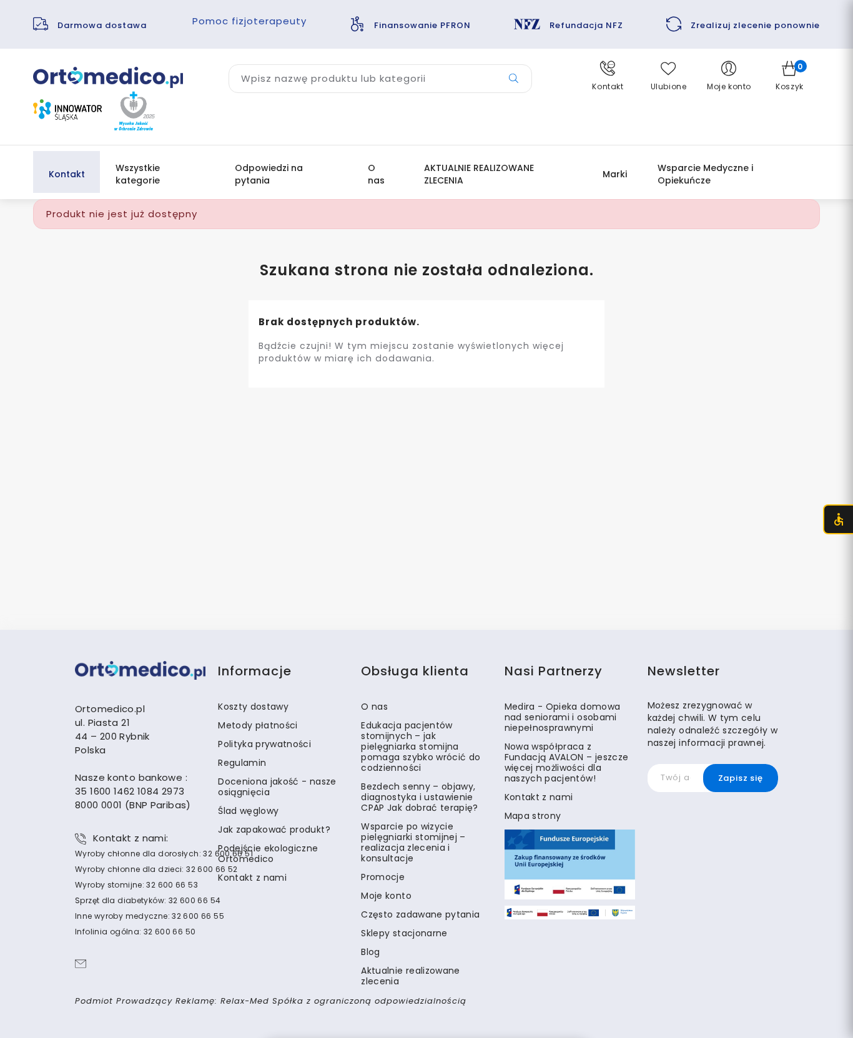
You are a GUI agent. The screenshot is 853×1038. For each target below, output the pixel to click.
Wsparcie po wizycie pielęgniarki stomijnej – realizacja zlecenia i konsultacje (413, 842)
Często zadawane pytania (420, 914)
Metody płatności (258, 725)
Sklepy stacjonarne (404, 933)
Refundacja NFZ (586, 25)
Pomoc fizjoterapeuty (249, 20)
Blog (370, 952)
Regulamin (242, 762)
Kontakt (67, 174)
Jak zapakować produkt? (274, 829)
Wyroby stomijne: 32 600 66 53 (136, 884)
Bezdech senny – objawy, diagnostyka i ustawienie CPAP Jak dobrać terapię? (419, 797)
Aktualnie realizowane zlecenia (410, 975)
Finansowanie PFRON (422, 25)
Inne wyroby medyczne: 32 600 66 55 (149, 916)
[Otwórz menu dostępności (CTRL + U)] (838, 519)
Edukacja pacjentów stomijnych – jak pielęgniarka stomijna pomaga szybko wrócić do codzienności (420, 746)
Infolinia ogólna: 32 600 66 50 (135, 931)
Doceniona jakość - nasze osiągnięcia (277, 786)
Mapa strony (533, 816)
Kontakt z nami (252, 877)
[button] (608, 76)
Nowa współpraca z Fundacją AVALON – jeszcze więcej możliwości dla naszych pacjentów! (567, 762)
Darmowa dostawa (103, 25)
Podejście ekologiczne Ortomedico (268, 853)
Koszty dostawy (253, 706)
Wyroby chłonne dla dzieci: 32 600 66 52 (156, 869)
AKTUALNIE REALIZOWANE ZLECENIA (479, 174)
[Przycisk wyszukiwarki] (513, 78)
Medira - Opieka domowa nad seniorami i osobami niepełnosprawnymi (563, 717)
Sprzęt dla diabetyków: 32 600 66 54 (147, 900)
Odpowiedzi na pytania (269, 174)
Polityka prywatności (264, 744)
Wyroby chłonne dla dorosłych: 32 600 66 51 (164, 853)
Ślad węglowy (248, 811)
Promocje (383, 877)
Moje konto (386, 895)
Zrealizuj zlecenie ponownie (755, 25)
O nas (376, 174)
